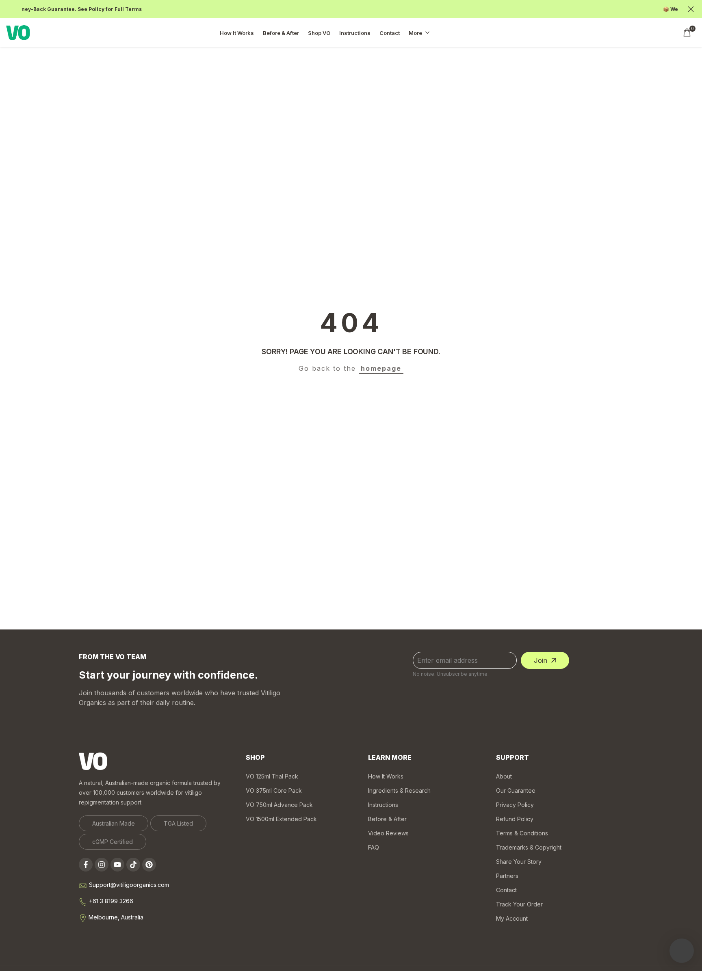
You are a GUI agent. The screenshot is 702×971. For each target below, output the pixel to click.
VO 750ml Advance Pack (279, 804)
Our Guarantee (515, 790)
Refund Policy (514, 818)
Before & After (387, 818)
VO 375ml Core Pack (274, 790)
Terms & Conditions (522, 833)
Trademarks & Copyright (528, 847)
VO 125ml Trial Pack (272, 776)
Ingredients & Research (399, 790)
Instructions (383, 804)
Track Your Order (519, 904)
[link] (113, 823)
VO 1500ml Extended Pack (281, 818)
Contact (506, 890)
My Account (512, 918)
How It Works (385, 776)
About (504, 776)
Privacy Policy (515, 804)
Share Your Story (519, 861)
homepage (381, 368)
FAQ (373, 847)
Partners (507, 875)
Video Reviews (388, 833)
